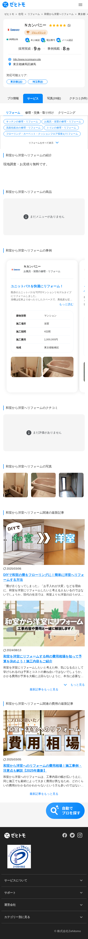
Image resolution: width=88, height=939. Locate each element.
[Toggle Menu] (80, 4)
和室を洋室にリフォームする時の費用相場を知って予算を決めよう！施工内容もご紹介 (42, 659)
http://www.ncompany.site (27, 59)
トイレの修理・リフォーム (61, 127)
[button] (22, 121)
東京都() (16, 81)
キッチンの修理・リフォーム (22, 121)
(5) (69, 25)
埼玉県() (38, 81)
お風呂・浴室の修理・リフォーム (62, 121)
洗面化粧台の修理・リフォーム (23, 127)
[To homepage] (14, 4)
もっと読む (66, 304)
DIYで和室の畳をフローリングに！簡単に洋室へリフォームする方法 (43, 577)
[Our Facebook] (64, 836)
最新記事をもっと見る (44, 689)
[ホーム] (14, 836)
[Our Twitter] (72, 836)
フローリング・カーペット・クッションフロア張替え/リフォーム (42, 134)
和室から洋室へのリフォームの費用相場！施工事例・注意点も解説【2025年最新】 (42, 768)
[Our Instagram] (80, 836)
